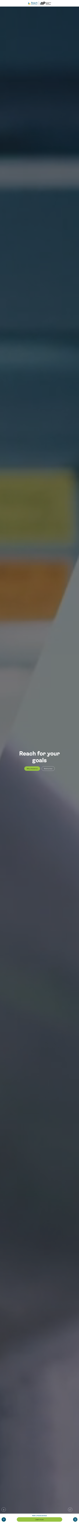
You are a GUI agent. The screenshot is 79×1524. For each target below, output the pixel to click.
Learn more (39, 1519)
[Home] (39, 3)
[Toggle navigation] (75, 1519)
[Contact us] (4, 1519)
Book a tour (48, 769)
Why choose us (32, 769)
